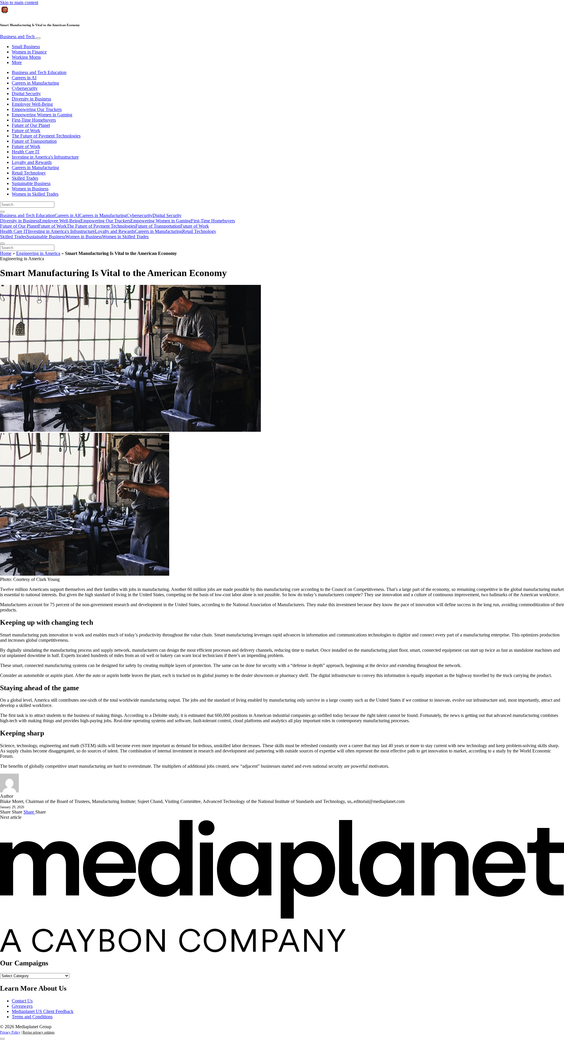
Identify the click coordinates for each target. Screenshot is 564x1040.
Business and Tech (18, 36)
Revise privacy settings (39, 1032)
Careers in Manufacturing (35, 82)
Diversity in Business (31, 98)
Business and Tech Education (39, 72)
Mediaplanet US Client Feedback (42, 1011)
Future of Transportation (34, 141)
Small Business (26, 46)
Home (5, 253)
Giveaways (22, 1006)
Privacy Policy (10, 1032)
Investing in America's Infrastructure (45, 156)
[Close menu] (2, 243)
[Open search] (2, 212)
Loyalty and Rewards (32, 162)
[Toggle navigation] (38, 38)
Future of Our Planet (31, 125)
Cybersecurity (25, 88)
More (17, 62)
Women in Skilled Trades (35, 193)
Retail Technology (29, 172)
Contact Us (22, 1000)
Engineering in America (38, 253)
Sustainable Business (31, 183)
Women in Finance (29, 51)
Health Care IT (26, 151)
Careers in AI (24, 77)
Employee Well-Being (32, 104)
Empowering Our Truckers (37, 109)
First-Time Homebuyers (34, 119)
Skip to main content (19, 2)
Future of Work (26, 130)
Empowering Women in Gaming (42, 114)
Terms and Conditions (32, 1016)
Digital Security (26, 93)
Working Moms (26, 57)
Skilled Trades (25, 178)
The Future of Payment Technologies (46, 135)
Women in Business (30, 188)
